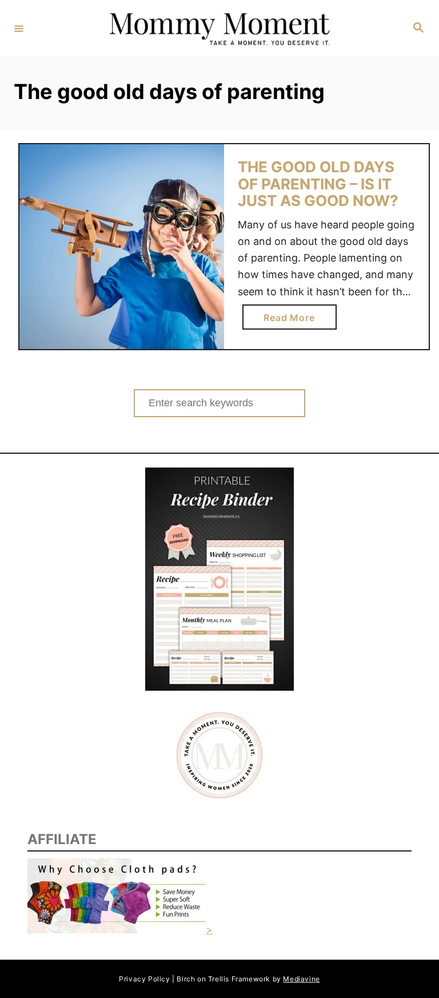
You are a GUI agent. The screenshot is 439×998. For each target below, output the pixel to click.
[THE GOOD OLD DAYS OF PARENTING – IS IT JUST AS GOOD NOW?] (121, 246)
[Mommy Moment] (218, 28)
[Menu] (19, 28)
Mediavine (301, 979)
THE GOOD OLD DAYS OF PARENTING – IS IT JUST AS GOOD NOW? (318, 183)
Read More (294, 320)
